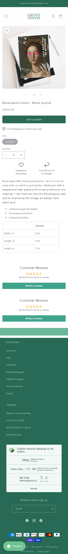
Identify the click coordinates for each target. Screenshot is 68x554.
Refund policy (37, 547)
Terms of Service (14, 386)
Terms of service (27, 551)
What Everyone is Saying (18, 427)
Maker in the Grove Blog (18, 413)
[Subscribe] (52, 508)
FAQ (8, 357)
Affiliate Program (15, 379)
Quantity (6, 148)
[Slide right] (40, 94)
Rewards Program (15, 372)
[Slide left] (27, 94)
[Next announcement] (62, 3)
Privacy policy (52, 547)
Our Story (11, 350)
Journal (10, 141)
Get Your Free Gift (15, 420)
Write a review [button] (34, 285)
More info (34, 488)
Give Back (11, 364)
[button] (6, 16)
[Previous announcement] (5, 3)
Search (9, 393)
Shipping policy (43, 551)
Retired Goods (13, 434)
